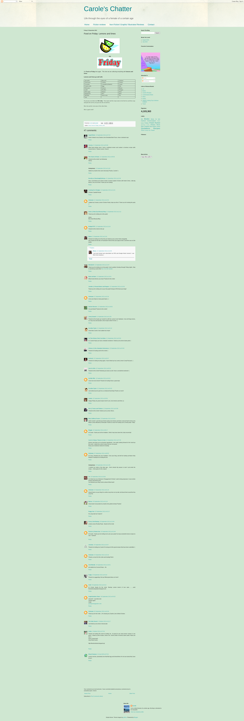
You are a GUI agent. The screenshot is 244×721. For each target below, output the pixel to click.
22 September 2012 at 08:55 (101, 453)
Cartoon (143, 120)
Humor (157, 123)
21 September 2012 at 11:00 (103, 168)
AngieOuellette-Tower (94, 596)
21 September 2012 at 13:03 (117, 286)
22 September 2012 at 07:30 (113, 440)
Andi (89, 585)
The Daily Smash (93, 621)
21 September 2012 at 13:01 (104, 276)
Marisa (90, 501)
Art (143, 89)
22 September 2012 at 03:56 (100, 398)
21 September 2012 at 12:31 (99, 236)
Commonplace (151, 120)
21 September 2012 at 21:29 (104, 316)
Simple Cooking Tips (145, 130)
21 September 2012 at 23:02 (113, 338)
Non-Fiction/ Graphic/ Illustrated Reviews (127, 25)
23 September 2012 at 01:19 (101, 490)
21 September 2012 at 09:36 (107, 156)
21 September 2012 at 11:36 (113, 178)
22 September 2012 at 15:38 (98, 476)
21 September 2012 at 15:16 (101, 296)
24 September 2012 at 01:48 (108, 531)
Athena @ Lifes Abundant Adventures (98, 348)
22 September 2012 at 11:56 (103, 465)
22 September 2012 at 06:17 (100, 430)
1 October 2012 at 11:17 (104, 621)
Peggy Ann (91, 511)
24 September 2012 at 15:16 (101, 555)
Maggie (90, 430)
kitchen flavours (92, 306)
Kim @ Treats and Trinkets (95, 408)
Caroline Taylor (92, 328)
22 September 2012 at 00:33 (117, 348)
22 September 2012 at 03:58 (110, 408)
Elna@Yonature (92, 654)
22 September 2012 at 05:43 (108, 418)
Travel (144, 104)
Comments (146, 81)
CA (89, 476)
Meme (90, 236)
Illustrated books (145, 124)
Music (144, 96)
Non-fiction (153, 126)
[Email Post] (101, 123)
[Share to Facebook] (110, 123)
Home (86, 25)
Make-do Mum (92, 276)
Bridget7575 (91, 226)
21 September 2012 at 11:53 (101, 200)
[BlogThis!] (107, 123)
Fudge (90, 575)
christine (90, 544)
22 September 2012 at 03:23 (104, 388)
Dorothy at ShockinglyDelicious (97, 178)
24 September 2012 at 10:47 (101, 544)
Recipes (156, 128)
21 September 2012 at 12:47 (102, 265)
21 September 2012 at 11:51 (108, 190)
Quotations (145, 128)
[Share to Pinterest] (112, 123)
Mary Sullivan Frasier (94, 418)
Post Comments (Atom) (97, 696)
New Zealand (145, 126)
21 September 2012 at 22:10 (104, 328)
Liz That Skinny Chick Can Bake (97, 338)
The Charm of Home (93, 156)
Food (89, 125)
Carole (91, 123)
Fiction (147, 123)
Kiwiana (153, 124)
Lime (103, 125)
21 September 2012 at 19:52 (105, 306)
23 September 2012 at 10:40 (107, 521)
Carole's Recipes (146, 92)
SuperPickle (91, 135)
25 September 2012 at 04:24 (99, 575)
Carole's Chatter (108, 8)
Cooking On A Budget (94, 190)
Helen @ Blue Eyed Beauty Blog (97, 211)
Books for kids (155, 119)
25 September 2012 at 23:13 (99, 585)
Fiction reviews (99, 25)
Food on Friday (94, 125)
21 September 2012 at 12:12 (113, 211)
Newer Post (87, 693)
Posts (144, 78)
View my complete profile (137, 712)
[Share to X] (108, 123)
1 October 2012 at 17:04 (98, 631)
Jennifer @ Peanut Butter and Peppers (98, 286)
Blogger (136, 717)
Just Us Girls (92, 368)
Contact (151, 25)
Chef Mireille (91, 565)
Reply (90, 140)
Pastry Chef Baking (93, 521)
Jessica (90, 145)
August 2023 (145, 40)
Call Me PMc (91, 378)
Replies (92, 248)
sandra (90, 398)
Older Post (132, 693)
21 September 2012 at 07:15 (103, 135)
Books (144, 91)
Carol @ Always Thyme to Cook (97, 440)
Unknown (91, 200)
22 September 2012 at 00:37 (101, 358)
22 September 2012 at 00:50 (103, 368)
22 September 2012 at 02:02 (103, 378)
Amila (90, 631)
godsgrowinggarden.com (94, 603)
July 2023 (145, 42)
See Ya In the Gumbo (107, 269)
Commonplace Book (147, 94)
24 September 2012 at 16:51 (103, 565)
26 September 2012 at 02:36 (101, 611)
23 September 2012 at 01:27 (102, 511)
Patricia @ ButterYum (94, 531)
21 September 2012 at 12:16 (103, 226)
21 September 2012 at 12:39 (104, 251)
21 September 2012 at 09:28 (100, 145)
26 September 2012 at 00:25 (108, 596)
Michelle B (91, 265)
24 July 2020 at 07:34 (103, 654)
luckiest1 (90, 358)
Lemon (100, 125)
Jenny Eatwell (92, 316)
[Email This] (105, 123)
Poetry (144, 98)
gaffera (125, 717)
